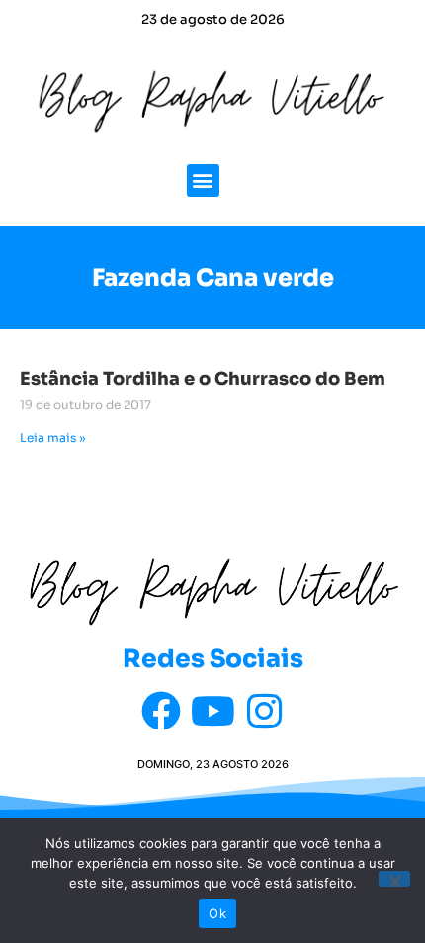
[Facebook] (161, 710)
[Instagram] (264, 710)
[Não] (394, 879)
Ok (217, 913)
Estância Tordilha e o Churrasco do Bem (202, 378)
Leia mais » (53, 437)
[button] (203, 180)
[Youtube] (212, 710)
